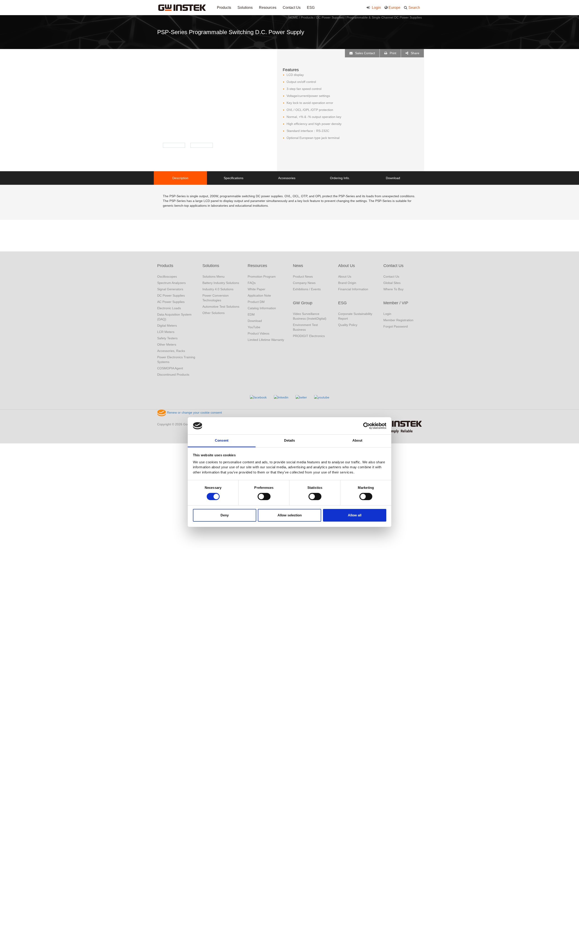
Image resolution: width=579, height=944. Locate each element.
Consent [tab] (221, 440)
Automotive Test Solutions (220, 306)
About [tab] (357, 440)
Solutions (245, 7)
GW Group (302, 303)
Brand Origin (347, 283)
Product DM (256, 302)
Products (224, 7)
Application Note (259, 295)
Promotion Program (262, 276)
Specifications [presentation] (233, 178)
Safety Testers (167, 338)
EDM (251, 314)
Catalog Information (262, 308)
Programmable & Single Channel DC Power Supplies (384, 17)
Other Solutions (213, 313)
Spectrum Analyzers (171, 283)
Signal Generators (170, 289)
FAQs (252, 283)
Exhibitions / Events (307, 289)
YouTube (254, 327)
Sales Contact (364, 53)
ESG (311, 7)
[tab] (180, 178)
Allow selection (290, 515)
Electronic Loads (169, 308)
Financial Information (353, 289)
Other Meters (166, 344)
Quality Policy (347, 325)
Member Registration (398, 320)
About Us (346, 265)
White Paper (256, 289)
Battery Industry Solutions (220, 283)
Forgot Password (395, 326)
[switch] (264, 496)
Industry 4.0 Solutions (217, 289)
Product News (303, 276)
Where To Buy (393, 289)
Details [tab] (289, 440)
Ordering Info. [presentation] (340, 178)
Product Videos (258, 333)
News (298, 265)
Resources (267, 7)
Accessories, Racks (171, 351)
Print (392, 53)
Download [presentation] (393, 178)
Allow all (354, 515)
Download (255, 321)
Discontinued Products (173, 374)
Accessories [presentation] (286, 178)
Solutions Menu (213, 276)
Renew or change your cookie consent (194, 412)
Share (414, 53)
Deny (225, 515)
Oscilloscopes (167, 276)
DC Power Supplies (330, 17)
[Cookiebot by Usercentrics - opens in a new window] (366, 425)
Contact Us (292, 7)
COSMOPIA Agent (170, 368)
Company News (304, 283)
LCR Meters (165, 332)
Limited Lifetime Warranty (266, 340)
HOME (293, 17)
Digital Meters (167, 325)
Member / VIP (395, 303)
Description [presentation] (180, 178)
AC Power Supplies (171, 302)
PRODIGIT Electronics (309, 336)
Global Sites (392, 283)
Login (376, 7)
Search (414, 7)
